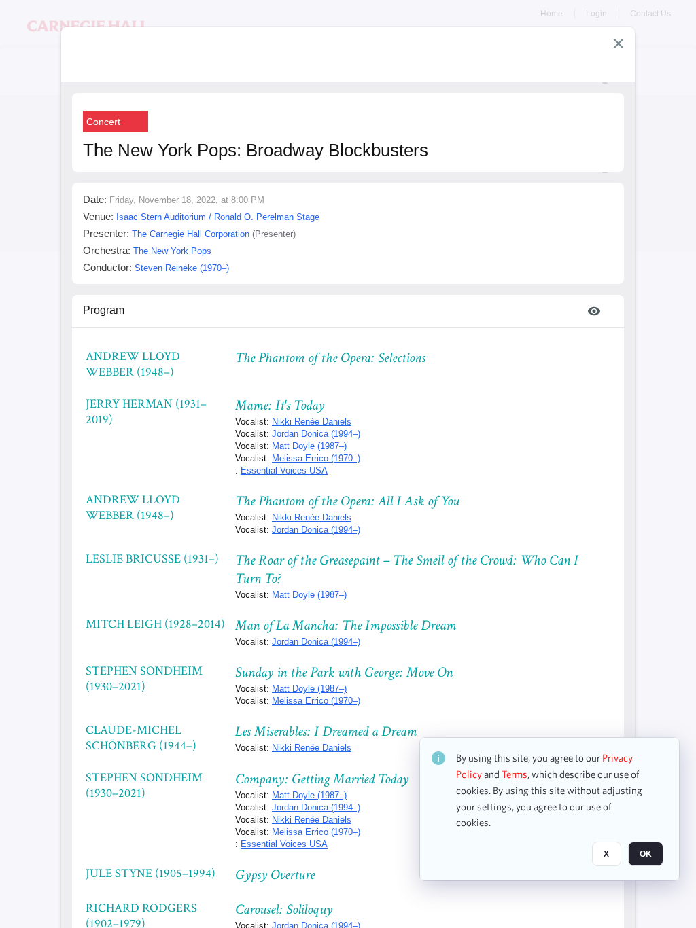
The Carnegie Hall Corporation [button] (190, 234)
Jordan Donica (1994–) (316, 434)
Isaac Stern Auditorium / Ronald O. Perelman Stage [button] (217, 217)
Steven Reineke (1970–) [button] (182, 268)
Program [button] (103, 310)
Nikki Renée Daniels (311, 421)
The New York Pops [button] (172, 251)
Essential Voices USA (284, 470)
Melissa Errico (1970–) (316, 458)
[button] (618, 43)
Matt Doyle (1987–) (309, 446)
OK (646, 854)
